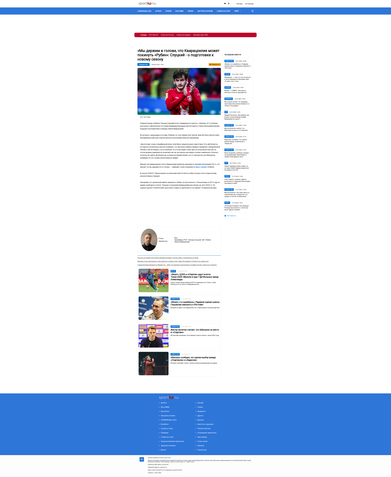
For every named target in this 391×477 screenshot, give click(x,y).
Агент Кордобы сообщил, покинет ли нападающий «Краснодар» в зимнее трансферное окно (236, 155)
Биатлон (200, 420)
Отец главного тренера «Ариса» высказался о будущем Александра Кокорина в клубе (237, 181)
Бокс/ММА (165, 407)
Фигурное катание (168, 416)
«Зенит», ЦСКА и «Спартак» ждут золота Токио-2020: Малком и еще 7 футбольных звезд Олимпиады (194, 277)
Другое (200, 416)
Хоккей (200, 403)
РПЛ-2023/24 (153, 35)
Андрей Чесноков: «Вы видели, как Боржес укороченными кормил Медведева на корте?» (236, 117)
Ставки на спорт (167, 437)
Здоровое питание (168, 446)
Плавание (164, 433)
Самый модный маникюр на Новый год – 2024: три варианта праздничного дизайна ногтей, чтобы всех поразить (177, 265)
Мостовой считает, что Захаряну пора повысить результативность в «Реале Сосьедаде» (236, 104)
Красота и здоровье (205, 424)
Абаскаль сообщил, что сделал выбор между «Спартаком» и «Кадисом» (193, 358)
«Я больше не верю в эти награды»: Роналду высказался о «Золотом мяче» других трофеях (236, 208)
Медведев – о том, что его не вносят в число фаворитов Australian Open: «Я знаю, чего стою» (237, 79)
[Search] (253, 11)
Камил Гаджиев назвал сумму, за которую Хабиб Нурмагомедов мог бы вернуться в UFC (236, 168)
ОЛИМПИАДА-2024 (169, 420)
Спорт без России (167, 35)
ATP (226, 112)
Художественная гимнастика (172, 441)
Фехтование (202, 437)
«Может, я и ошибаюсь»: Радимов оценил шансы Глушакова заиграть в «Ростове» (195, 303)
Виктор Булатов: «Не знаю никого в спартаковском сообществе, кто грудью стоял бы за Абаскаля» (236, 194)
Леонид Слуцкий (194, 240)
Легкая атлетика (203, 428)
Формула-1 (201, 411)
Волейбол (165, 424)
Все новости (231, 216)
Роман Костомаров (183, 35)
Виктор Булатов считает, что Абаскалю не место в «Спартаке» (236, 129)
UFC (226, 163)
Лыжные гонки (167, 428)
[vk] (225, 4)
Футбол (227, 176)
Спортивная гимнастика (206, 433)
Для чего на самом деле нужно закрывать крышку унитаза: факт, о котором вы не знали (167, 258)
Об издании (249, 4)
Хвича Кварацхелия (182, 242)
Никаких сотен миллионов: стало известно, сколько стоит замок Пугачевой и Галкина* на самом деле (173, 261)
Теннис (227, 74)
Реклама (240, 4)
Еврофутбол (228, 98)
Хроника (227, 87)
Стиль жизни (202, 441)
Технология (201, 450)
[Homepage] (147, 4)
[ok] (228, 4)
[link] (179, 91)
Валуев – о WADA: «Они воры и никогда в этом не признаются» (235, 91)
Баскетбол (165, 411)
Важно (163, 450)
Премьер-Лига (143, 64)
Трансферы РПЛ (181, 240)
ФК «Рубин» (206, 240)
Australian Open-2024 (200, 35)
